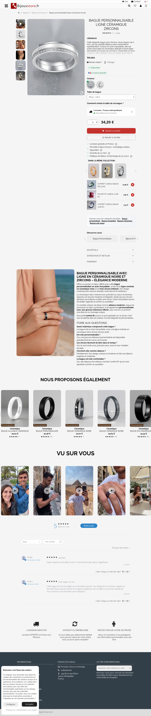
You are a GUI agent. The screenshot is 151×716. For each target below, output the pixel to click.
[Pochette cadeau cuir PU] (91, 195)
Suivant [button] (83, 57)
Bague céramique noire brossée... (111, 432)
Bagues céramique (124, 221)
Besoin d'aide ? (95, 62)
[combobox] (31, 542)
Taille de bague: (94, 92)
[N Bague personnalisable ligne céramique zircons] (20, 34)
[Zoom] (81, 93)
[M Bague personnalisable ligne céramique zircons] (20, 65)
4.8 (51, 437)
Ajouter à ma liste (112, 137)
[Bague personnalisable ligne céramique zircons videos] (20, 23)
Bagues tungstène (109, 221)
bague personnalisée (102, 239)
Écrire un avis (89, 526)
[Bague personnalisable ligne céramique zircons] (20, 55)
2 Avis (117, 33)
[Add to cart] (132, 184)
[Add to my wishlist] (135, 6)
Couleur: (91, 78)
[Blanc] (90, 84)
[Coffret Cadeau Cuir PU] (91, 205)
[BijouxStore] (25, 6)
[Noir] (100, 84)
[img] (103, 33)
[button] (109, 62)
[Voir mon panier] (147, 5)
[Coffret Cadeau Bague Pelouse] (91, 185)
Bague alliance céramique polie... (15, 432)
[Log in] (141, 6)
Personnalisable (8, 425)
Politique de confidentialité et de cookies (21, 710)
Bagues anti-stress (97, 223)
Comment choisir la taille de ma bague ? (105, 103)
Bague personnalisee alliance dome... (47, 432)
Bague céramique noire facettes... (79, 432)
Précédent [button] (28, 57)
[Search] (129, 6)
